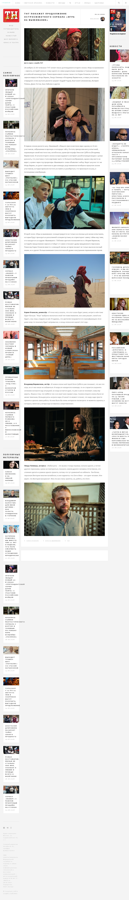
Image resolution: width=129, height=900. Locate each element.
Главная (6, 3)
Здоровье (99, 3)
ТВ (70, 3)
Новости (50, 3)
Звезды (61, 3)
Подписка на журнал (118, 34)
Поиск (119, 3)
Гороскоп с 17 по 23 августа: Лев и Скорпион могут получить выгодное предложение (12, 211)
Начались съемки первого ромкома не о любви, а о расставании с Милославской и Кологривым (13, 423)
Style (77, 3)
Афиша (87, 3)
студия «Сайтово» (10, 893)
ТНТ (68, 540)
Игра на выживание (53, 540)
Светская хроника (33, 3)
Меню (126, 3)
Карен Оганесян (33, 540)
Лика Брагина (94, 18)
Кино (17, 3)
